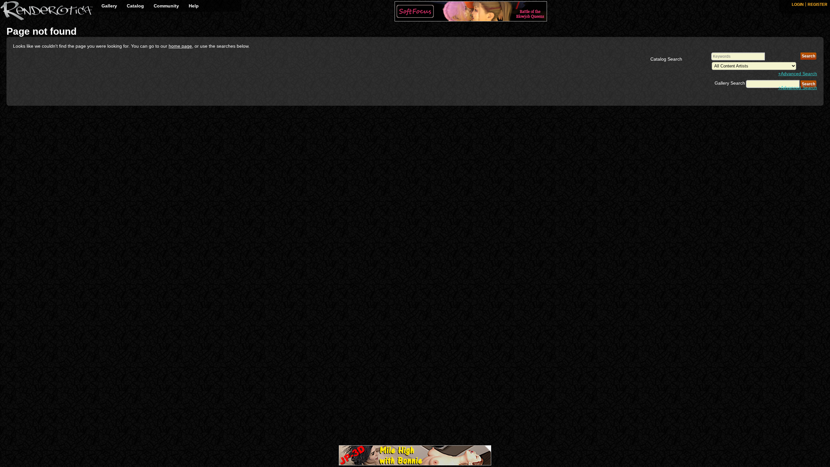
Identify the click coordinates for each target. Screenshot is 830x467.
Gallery (109, 5)
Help (194, 5)
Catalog (135, 5)
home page (180, 46)
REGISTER (817, 4)
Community (166, 5)
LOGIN (798, 4)
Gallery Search (730, 83)
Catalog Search (666, 59)
